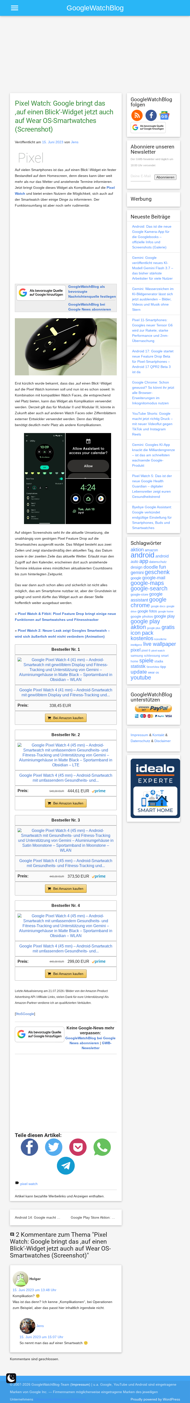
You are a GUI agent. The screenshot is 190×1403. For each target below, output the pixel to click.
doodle (150, 567)
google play (164, 616)
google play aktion (145, 624)
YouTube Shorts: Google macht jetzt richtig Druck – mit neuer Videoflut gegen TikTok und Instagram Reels (152, 423)
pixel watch (29, 1184)
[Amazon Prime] (98, 791)
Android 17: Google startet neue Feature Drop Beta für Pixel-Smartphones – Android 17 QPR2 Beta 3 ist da (152, 361)
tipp (163, 667)
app (143, 561)
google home (165, 611)
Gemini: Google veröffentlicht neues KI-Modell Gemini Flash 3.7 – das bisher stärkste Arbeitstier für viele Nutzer (152, 268)
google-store (139, 594)
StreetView (152, 666)
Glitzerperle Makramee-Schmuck (60, 1399)
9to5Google (25, 1014)
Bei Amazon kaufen (68, 718)
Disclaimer (162, 741)
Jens (74, 142)
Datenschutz (140, 741)
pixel (136, 650)
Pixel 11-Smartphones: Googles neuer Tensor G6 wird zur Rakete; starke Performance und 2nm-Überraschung (152, 330)
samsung (137, 655)
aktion (137, 549)
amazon (151, 550)
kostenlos (142, 638)
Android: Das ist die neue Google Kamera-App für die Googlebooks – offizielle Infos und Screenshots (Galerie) (151, 236)
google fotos (147, 611)
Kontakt (158, 735)
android (142, 555)
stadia (158, 661)
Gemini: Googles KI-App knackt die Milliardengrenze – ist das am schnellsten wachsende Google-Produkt (153, 455)
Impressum (139, 735)
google (136, 578)
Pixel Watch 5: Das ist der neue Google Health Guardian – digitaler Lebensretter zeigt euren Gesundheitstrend (152, 486)
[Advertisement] (95, 56)
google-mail (153, 577)
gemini (137, 572)
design (136, 567)
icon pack (142, 633)
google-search (149, 588)
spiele (146, 660)
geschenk (157, 572)
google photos (142, 616)
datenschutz (158, 562)
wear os (153, 672)
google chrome (148, 602)
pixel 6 (146, 650)
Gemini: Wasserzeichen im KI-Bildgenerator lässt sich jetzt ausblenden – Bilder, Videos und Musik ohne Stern (153, 299)
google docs (158, 606)
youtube (141, 677)
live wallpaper (159, 644)
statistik (138, 666)
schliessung (152, 655)
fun (162, 567)
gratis (168, 627)
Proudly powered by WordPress (155, 1399)
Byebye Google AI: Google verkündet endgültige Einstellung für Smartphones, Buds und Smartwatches (152, 517)
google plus (154, 628)
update (139, 672)
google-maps (147, 583)
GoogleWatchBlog (95, 8)
